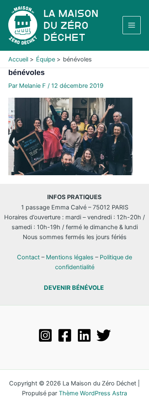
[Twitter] (103, 335)
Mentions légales (70, 257)
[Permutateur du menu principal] (132, 25)
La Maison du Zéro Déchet (71, 25)
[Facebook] (65, 335)
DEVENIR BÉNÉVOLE (74, 287)
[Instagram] (45, 335)
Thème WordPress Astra (93, 393)
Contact (28, 257)
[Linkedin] (84, 335)
